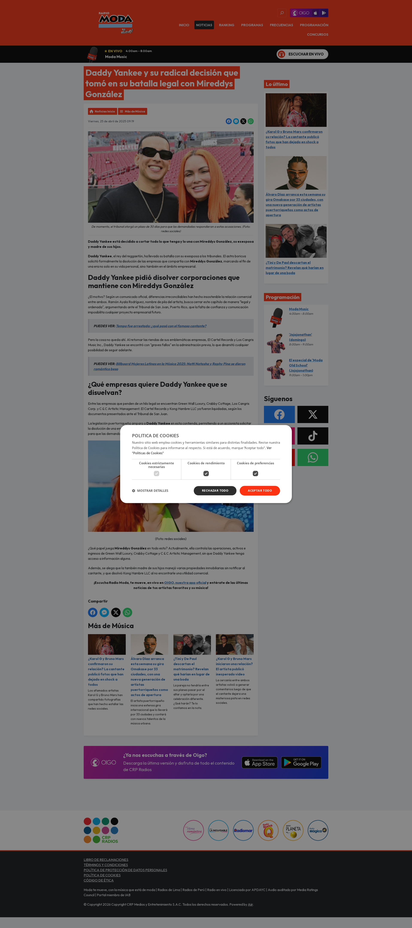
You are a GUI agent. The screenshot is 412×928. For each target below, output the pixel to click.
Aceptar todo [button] (260, 490)
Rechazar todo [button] (215, 490)
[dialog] (206, 464)
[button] (150, 490)
